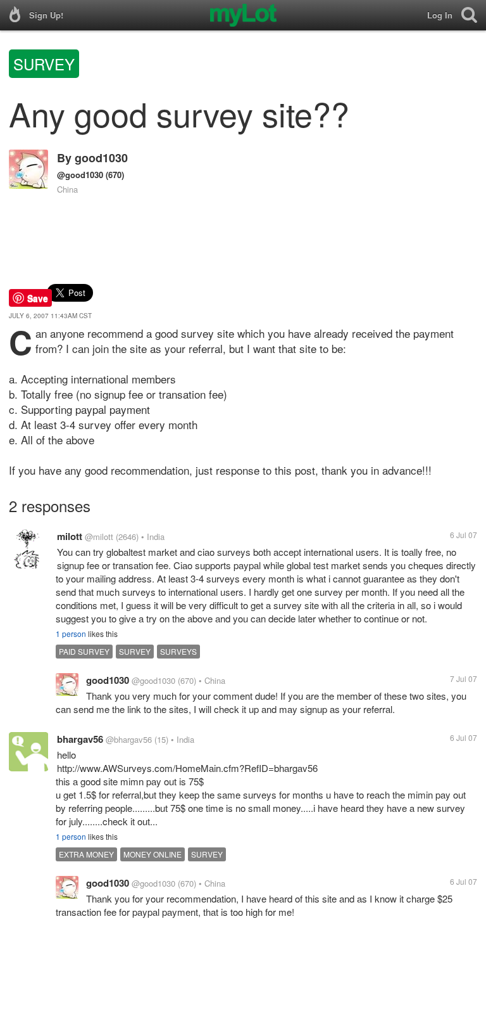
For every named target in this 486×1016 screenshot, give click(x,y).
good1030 (101, 158)
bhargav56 (80, 739)
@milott (99, 537)
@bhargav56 (129, 739)
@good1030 (80, 175)
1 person (71, 633)
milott (69, 536)
